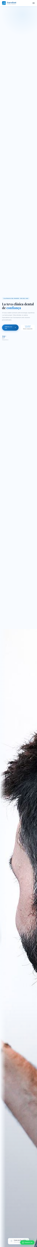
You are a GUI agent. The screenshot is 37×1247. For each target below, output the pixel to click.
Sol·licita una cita (8, 327)
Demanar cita (28, 1242)
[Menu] (33, 3)
